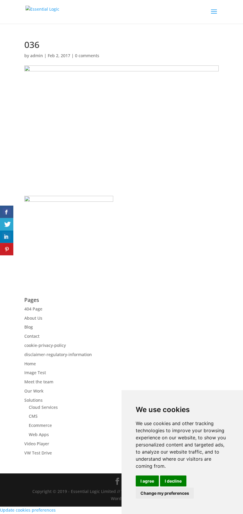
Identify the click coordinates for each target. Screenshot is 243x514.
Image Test (35, 372)
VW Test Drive (38, 453)
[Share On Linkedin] (6, 236)
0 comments (87, 55)
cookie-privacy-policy (45, 345)
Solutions (33, 400)
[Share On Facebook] (6, 212)
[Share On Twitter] (6, 224)
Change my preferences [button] (164, 493)
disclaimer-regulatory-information (58, 354)
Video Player (36, 443)
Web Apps (39, 434)
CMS (33, 416)
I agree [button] (147, 480)
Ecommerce (40, 425)
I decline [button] (173, 480)
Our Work (34, 391)
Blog (28, 327)
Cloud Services (43, 407)
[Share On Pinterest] (6, 249)
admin (36, 55)
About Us (33, 318)
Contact (31, 336)
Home (30, 363)
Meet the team (38, 382)
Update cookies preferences (28, 510)
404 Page (33, 309)
